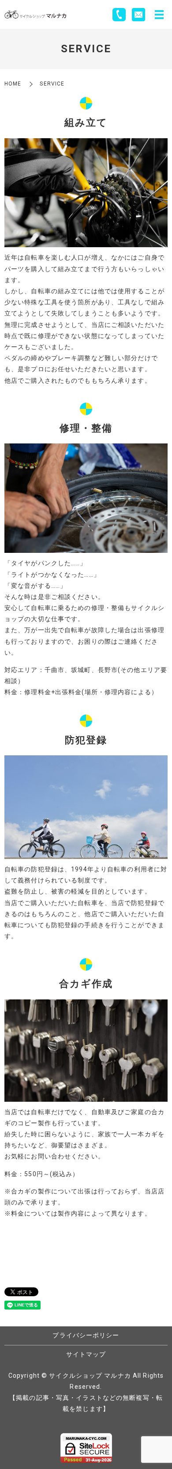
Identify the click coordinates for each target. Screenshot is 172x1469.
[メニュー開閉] (159, 14)
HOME (12, 84)
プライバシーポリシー (85, 1335)
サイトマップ (86, 1354)
